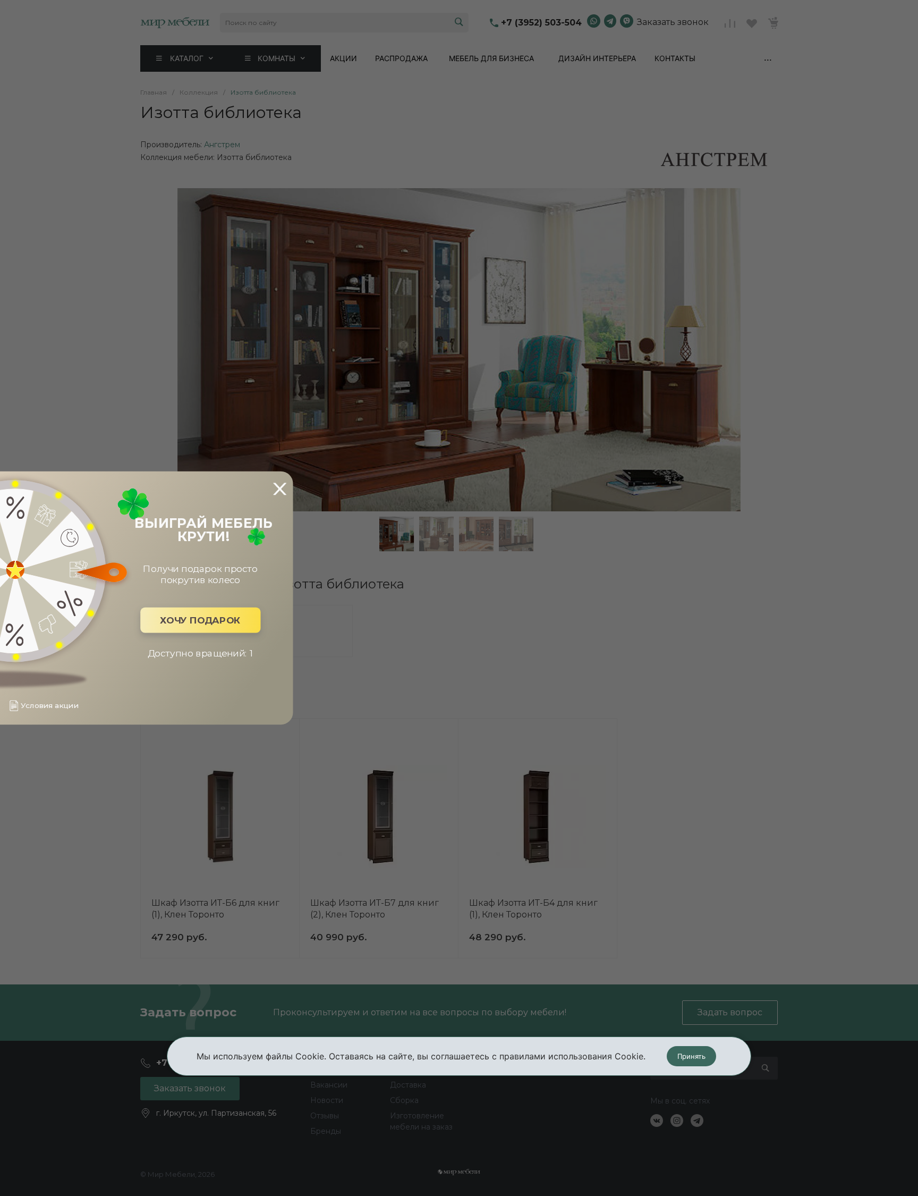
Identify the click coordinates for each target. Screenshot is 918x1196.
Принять (691, 1056)
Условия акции (49, 705)
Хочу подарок (200, 620)
